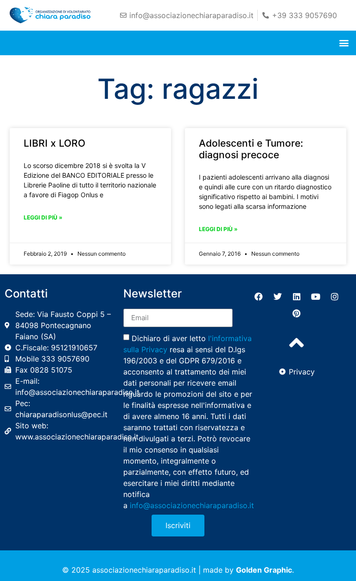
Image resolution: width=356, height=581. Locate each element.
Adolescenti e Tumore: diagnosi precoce (251, 149)
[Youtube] (315, 296)
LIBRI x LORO (54, 143)
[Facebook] (258, 296)
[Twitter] (277, 296)
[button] (343, 43)
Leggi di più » (43, 217)
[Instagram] (334, 296)
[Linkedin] (296, 296)
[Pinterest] (296, 313)
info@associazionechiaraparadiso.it (192, 505)
